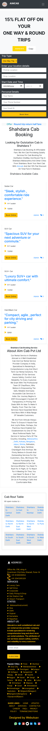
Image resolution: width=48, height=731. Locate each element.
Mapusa (29, 683)
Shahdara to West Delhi (41, 537)
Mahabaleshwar (29, 666)
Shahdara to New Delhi (41, 510)
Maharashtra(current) (18, 605)
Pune (25, 664)
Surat (19, 685)
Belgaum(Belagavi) (28, 691)
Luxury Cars (14, 585)
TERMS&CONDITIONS (29, 711)
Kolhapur (14, 672)
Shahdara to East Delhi (20, 510)
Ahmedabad (32, 685)
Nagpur (12, 677)
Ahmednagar (14, 688)
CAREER (16, 708)
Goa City (14, 666)
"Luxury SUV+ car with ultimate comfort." (21, 278)
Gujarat (12, 613)
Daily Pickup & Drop (17, 593)
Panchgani (24, 669)
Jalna (28, 680)
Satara (10, 680)
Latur (38, 680)
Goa (11, 608)
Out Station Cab (16, 596)
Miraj (20, 680)
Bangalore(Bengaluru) (18, 694)
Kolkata (22, 441)
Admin (36, 215)
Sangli (32, 677)
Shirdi (20, 675)
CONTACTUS (34, 706)
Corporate (13, 591)
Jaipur (16, 444)
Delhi (16, 441)
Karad (22, 677)
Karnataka (13, 616)
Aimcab (20, 166)
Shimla (22, 444)
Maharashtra (32, 439)
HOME (25, 703)
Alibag (10, 675)
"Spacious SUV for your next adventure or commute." (21, 237)
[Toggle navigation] (43, 4)
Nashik (30, 675)
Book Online (11, 215)
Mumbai (35, 664)
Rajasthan (13, 619)
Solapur (36, 669)
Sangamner (27, 672)
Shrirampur (16, 683)
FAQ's (25, 708)
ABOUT (12, 706)
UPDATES (35, 703)
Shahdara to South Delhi (10, 537)
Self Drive (13, 588)
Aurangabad (29, 688)
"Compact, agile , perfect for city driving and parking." (22, 318)
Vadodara (11, 691)
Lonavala (11, 669)
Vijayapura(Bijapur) (15, 696)
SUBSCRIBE (14, 656)
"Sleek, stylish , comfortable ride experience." (16, 195)
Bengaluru (30, 441)
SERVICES (22, 706)
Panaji (9, 685)
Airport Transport (16, 599)
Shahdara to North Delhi (10, 524)
